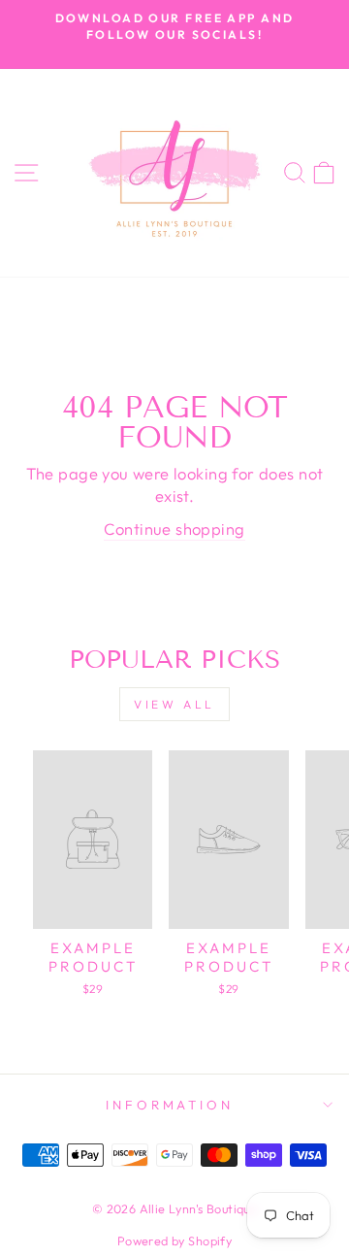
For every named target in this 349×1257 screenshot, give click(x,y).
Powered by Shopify (174, 1240)
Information (170, 1104)
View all (174, 704)
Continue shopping (174, 528)
